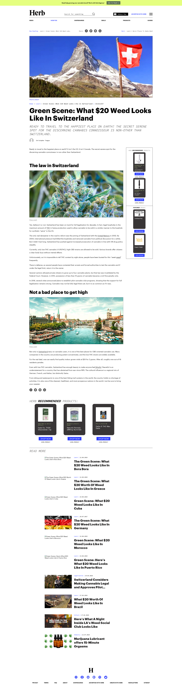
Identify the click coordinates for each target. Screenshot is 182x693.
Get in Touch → (113, 3)
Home (31, 104)
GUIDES (150, 20)
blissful (98, 367)
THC (48, 228)
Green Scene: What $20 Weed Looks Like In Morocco (92, 544)
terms (46, 683)
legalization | (79, 575)
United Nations (104, 236)
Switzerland (43, 352)
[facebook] (86, 31)
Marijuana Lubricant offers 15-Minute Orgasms (89, 642)
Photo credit (34, 99)
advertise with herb (138, 14)
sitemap (147, 683)
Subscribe (122, 14)
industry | (78, 635)
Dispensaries (79, 20)
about (65, 683)
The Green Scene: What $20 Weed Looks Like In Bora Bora (91, 465)
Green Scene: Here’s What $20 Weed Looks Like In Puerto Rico (91, 564)
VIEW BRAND (139, 231)
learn (38, 104)
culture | (77, 615)
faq (55, 683)
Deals (103, 20)
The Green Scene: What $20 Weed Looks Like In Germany (91, 524)
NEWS (31, 20)
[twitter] (90, 31)
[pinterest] (95, 31)
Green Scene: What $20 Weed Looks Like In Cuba (92, 504)
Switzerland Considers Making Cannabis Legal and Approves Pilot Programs (91, 583)
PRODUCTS (126, 20)
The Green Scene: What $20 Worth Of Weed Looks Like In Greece (91, 485)
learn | (76, 516)
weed (118, 257)
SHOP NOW (139, 174)
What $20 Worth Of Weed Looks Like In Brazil (88, 603)
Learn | (76, 457)
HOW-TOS (54, 20)
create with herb (116, 683)
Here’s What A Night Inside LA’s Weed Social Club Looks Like (92, 623)
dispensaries (78, 683)
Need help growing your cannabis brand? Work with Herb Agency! (83, 3)
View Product (139, 177)
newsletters (133, 683)
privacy (35, 683)
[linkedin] (100, 31)
